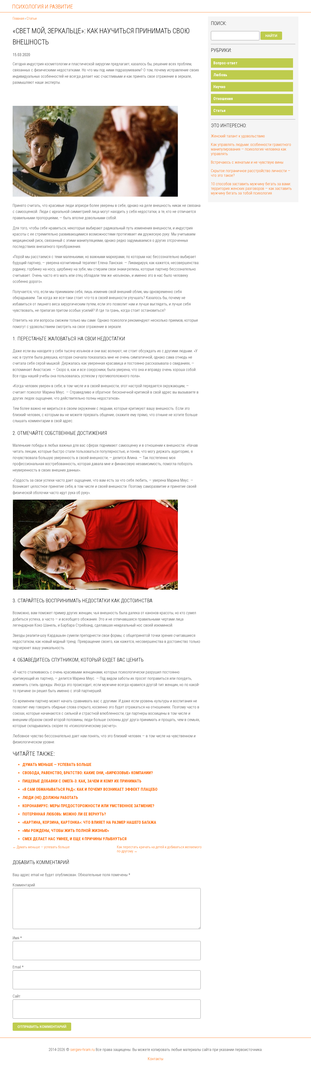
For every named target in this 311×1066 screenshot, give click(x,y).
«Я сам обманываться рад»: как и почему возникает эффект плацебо (89, 789)
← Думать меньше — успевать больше (41, 847)
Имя (17, 938)
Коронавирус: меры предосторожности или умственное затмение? (88, 806)
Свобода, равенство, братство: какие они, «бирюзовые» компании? (87, 773)
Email (18, 967)
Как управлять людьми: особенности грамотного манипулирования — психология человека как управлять (251, 149)
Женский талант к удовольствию (238, 136)
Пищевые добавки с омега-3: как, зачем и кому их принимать (81, 781)
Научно (219, 86)
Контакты (155, 1059)
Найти (271, 36)
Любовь (220, 75)
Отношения (223, 98)
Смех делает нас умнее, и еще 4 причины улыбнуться (74, 839)
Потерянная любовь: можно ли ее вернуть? (64, 814)
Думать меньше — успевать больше (56, 764)
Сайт (16, 996)
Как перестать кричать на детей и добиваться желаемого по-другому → (159, 849)
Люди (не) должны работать (50, 797)
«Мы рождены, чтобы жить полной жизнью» (65, 830)
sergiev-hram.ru (82, 1049)
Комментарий (24, 885)
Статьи (219, 110)
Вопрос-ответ (225, 63)
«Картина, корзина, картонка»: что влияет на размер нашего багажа (89, 822)
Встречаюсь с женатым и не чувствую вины (247, 162)
